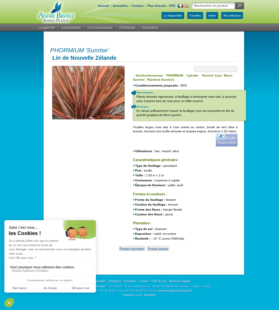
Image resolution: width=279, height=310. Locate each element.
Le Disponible (97, 281)
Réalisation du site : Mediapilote (139, 295)
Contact (137, 5)
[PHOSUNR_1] (88, 92)
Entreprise (127, 27)
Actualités (120, 5)
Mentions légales (180, 281)
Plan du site (159, 281)
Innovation (150, 27)
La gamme (47, 27)
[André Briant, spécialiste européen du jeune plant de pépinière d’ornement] (56, 12)
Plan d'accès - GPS (161, 5)
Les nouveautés (100, 27)
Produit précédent (132, 248)
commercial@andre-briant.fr (174, 290)
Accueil (103, 5)
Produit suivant (158, 248)
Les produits (71, 27)
